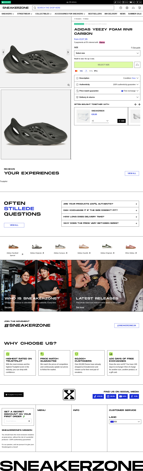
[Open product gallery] (35, 52)
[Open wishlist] (133, 7)
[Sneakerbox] (83, 116)
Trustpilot (3, 181)
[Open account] (127, 7)
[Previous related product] (136, 104)
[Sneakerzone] (69, 394)
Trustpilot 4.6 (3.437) (14, 394)
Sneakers (78, 19)
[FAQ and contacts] (121, 7)
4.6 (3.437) (7, 2)
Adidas (86, 19)
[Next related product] (139, 104)
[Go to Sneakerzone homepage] (14, 8)
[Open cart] (139, 7)
